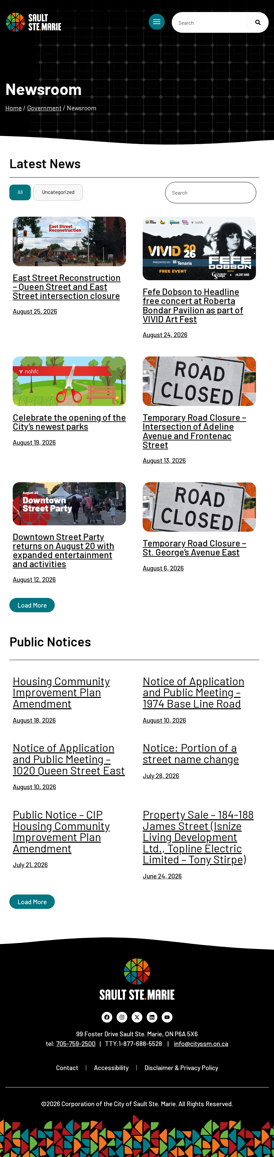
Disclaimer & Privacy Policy (181, 1067)
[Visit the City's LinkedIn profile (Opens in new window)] (152, 1017)
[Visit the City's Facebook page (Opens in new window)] (107, 1017)
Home (13, 108)
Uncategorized (58, 192)
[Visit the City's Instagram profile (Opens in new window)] (122, 1017)
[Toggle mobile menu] (157, 22)
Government (44, 108)
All (20, 192)
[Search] (258, 22)
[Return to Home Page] (33, 22)
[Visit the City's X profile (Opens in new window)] (137, 1017)
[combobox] (220, 22)
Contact (67, 1067)
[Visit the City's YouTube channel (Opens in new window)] (167, 1017)
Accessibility (111, 1067)
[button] (32, 605)
